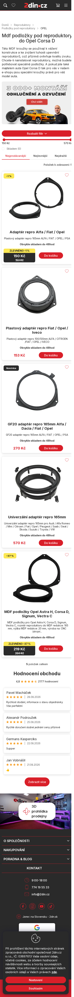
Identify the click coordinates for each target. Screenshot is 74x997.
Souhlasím (36, 988)
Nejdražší (61, 155)
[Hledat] (5, 5)
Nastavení (35, 980)
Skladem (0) (14, 148)
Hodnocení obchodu (37, 673)
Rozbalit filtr (35, 133)
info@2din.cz (41, 894)
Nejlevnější (40, 155)
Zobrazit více (37, 782)
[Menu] (66, 5)
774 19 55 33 (40, 887)
